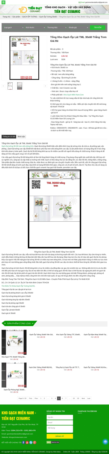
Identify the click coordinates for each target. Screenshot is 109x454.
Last (88, 398)
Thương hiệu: (55, 52)
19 (74, 398)
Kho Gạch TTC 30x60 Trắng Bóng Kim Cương (14, 357)
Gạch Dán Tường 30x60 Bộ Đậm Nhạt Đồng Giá (41, 367)
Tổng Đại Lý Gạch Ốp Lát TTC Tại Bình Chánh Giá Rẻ (68, 367)
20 (78, 398)
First (30, 398)
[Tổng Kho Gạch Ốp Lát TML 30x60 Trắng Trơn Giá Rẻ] (10, 86)
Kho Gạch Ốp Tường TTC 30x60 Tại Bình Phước (68, 335)
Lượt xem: (54, 59)
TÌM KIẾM (97, 27)
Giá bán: (53, 56)
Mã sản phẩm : (55, 49)
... (48, 398)
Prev (36, 398)
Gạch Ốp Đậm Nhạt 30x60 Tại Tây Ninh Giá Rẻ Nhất (95, 335)
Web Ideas (57, 452)
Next (83, 398)
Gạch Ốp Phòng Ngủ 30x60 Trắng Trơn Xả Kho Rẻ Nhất (14, 390)
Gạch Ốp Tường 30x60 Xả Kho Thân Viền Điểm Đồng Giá (95, 367)
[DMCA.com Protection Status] (53, 442)
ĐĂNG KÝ (60, 436)
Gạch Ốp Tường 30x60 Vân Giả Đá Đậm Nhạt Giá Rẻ (41, 335)
